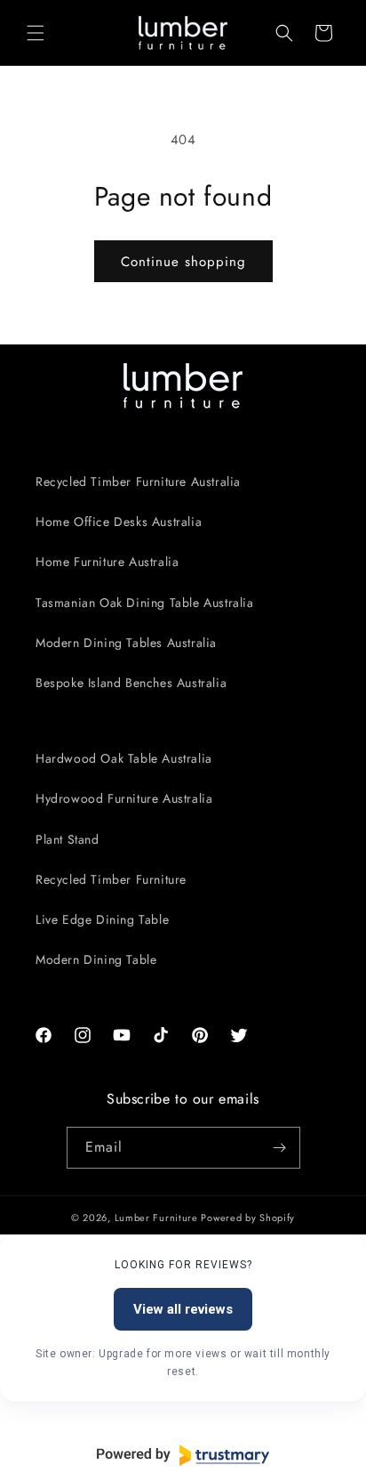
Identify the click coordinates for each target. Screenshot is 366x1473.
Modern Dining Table (96, 959)
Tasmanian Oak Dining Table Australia (145, 602)
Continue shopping (183, 261)
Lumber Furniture (158, 1217)
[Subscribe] (279, 1148)
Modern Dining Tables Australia (126, 643)
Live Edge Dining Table (102, 919)
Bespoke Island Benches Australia (131, 683)
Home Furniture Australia (107, 562)
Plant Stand (67, 839)
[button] (35, 33)
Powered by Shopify (248, 1217)
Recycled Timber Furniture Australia (138, 481)
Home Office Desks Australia (119, 521)
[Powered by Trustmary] (183, 1455)
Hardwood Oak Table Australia (124, 758)
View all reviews (183, 1309)
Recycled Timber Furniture (111, 879)
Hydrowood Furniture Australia (124, 798)
